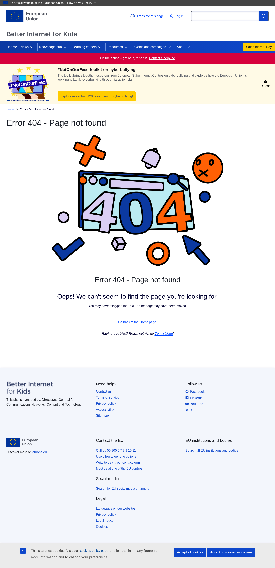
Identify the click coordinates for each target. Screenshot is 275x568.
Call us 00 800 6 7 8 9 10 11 (116, 450)
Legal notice (105, 520)
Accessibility (105, 409)
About (181, 47)
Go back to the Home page (137, 322)
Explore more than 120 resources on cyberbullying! (96, 96)
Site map (102, 415)
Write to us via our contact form (118, 462)
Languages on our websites (115, 508)
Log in (179, 16)
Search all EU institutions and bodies (211, 450)
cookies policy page (94, 550)
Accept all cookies (190, 552)
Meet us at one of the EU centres (119, 468)
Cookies (102, 526)
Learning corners (84, 47)
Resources (115, 47)
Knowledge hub (50, 47)
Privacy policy (106, 403)
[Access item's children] (33, 47)
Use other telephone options (116, 456)
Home (12, 47)
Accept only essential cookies (231, 552)
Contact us (103, 391)
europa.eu (39, 452)
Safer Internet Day (259, 47)
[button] (147, 16)
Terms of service (107, 397)
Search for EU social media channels (122, 488)
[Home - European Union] (26, 16)
